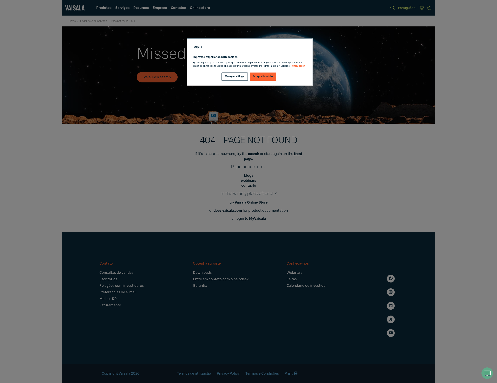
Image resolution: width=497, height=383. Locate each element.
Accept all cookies (263, 76)
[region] (250, 62)
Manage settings (234, 76)
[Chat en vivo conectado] (487, 373)
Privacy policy (298, 66)
